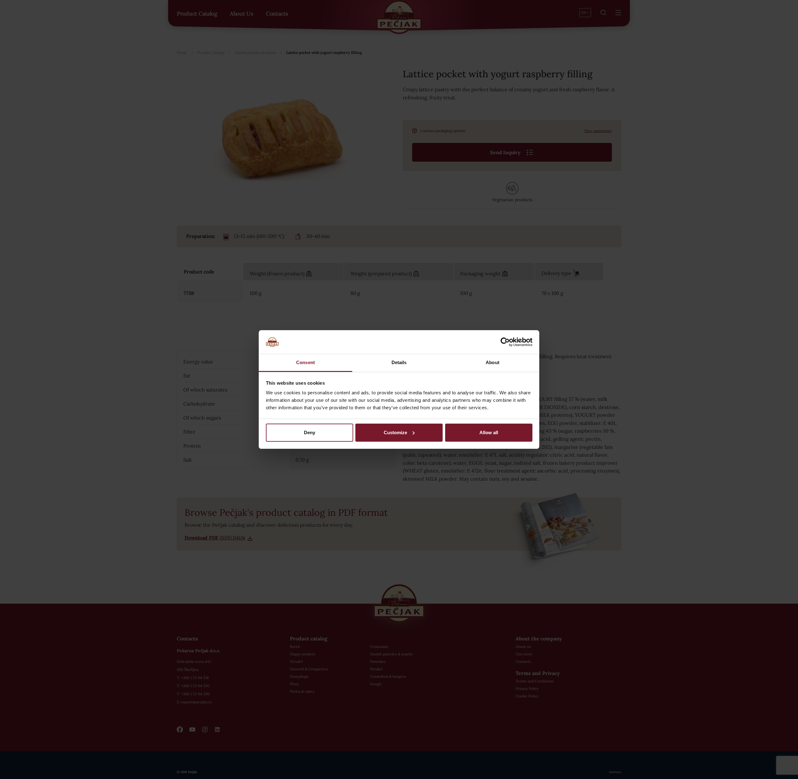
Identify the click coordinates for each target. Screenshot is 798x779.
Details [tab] (399, 362)
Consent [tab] (305, 362)
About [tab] (492, 362)
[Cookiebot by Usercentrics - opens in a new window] (505, 342)
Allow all (488, 432)
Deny (309, 432)
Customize (395, 432)
